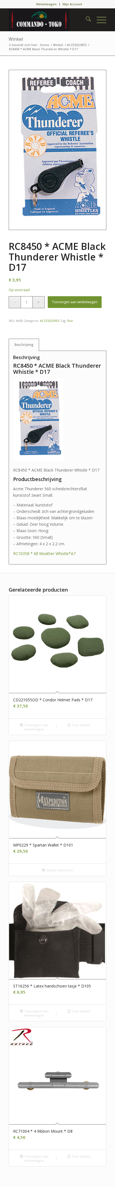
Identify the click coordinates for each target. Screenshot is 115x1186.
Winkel (16, 39)
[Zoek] (85, 20)
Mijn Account (72, 4)
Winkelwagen (46, 4)
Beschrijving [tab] (24, 345)
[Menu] (98, 20)
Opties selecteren (59, 870)
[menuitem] (46, 4)
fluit (70, 321)
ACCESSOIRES (49, 321)
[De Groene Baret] (48, 20)
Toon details (80, 725)
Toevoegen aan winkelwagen (74, 302)
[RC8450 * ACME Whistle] (57, 150)
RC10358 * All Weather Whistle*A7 (44, 553)
